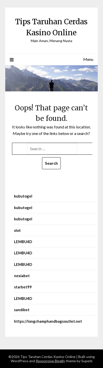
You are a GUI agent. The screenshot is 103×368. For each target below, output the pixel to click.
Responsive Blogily (50, 361)
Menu (88, 59)
